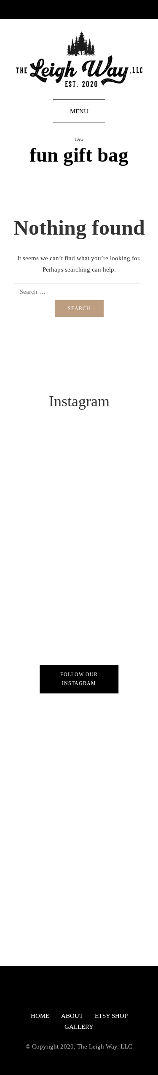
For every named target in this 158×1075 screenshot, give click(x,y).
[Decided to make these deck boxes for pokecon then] (79, 741)
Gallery (79, 1026)
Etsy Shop (111, 1015)
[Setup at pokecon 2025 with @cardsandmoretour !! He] (79, 653)
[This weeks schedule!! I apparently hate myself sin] (79, 476)
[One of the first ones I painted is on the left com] (79, 917)
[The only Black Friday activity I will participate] (79, 564)
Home (40, 1015)
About (72, 1015)
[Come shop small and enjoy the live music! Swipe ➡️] (79, 829)
